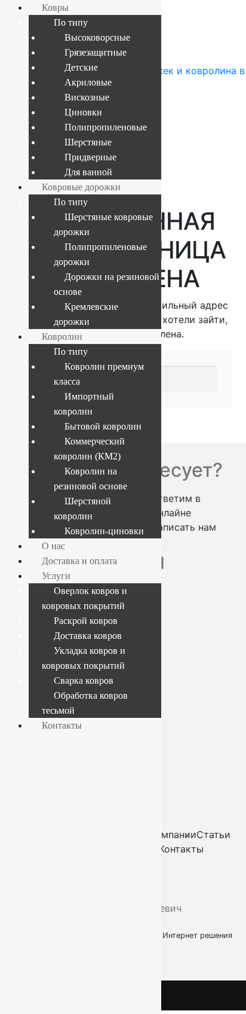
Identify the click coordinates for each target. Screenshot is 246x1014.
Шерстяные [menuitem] (88, 142)
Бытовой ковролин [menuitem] (103, 426)
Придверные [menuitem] (90, 157)
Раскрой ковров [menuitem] (86, 621)
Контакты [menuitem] (62, 725)
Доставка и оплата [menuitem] (79, 561)
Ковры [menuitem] (55, 7)
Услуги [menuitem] (56, 576)
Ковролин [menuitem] (62, 336)
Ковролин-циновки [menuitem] (104, 531)
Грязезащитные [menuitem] (95, 52)
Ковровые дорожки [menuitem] (81, 187)
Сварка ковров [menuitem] (83, 680)
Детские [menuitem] (81, 67)
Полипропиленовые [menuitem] (105, 127)
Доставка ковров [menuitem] (88, 636)
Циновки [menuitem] (83, 112)
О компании (168, 835)
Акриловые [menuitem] (88, 82)
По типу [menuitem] (71, 22)
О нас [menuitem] (53, 546)
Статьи (213, 835)
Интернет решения (199, 935)
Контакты (181, 849)
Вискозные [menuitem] (86, 97)
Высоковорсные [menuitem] (97, 37)
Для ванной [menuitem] (88, 172)
